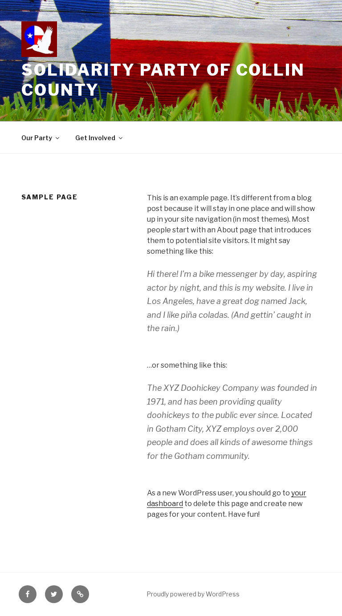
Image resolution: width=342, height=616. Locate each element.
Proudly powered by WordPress (193, 594)
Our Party (36, 138)
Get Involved (95, 138)
